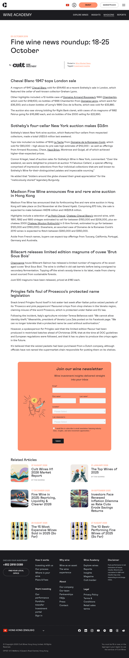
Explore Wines (80, 15)
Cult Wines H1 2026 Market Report (42, 472)
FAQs (62, 598)
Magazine (109, 15)
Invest (88, 5)
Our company (66, 587)
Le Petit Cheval (56, 216)
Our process (41, 569)
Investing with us (44, 565)
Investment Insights (82, 66)
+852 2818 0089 (13, 564)
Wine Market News (83, 63)
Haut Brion (53, 150)
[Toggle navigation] (123, 5)
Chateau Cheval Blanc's (80, 216)
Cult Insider (90, 580)
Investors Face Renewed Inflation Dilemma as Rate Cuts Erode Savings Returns (104, 503)
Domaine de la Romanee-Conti (88, 142)
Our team (64, 591)
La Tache (59, 142)
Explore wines (91, 565)
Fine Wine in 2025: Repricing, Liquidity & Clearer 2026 (43, 499)
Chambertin (110, 97)
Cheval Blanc (39, 88)
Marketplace (109, 5)
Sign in (38, 616)
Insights (96, 15)
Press (62, 602)
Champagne (17, 263)
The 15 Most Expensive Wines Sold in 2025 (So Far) (44, 531)
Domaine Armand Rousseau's (79, 97)
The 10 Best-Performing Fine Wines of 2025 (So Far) (103, 531)
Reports (121, 15)
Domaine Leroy (89, 101)
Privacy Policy (91, 595)
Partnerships (66, 594)
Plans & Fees (41, 580)
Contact (63, 605)
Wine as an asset (68, 565)
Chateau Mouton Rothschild (43, 223)
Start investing (43, 589)
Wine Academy (91, 560)
